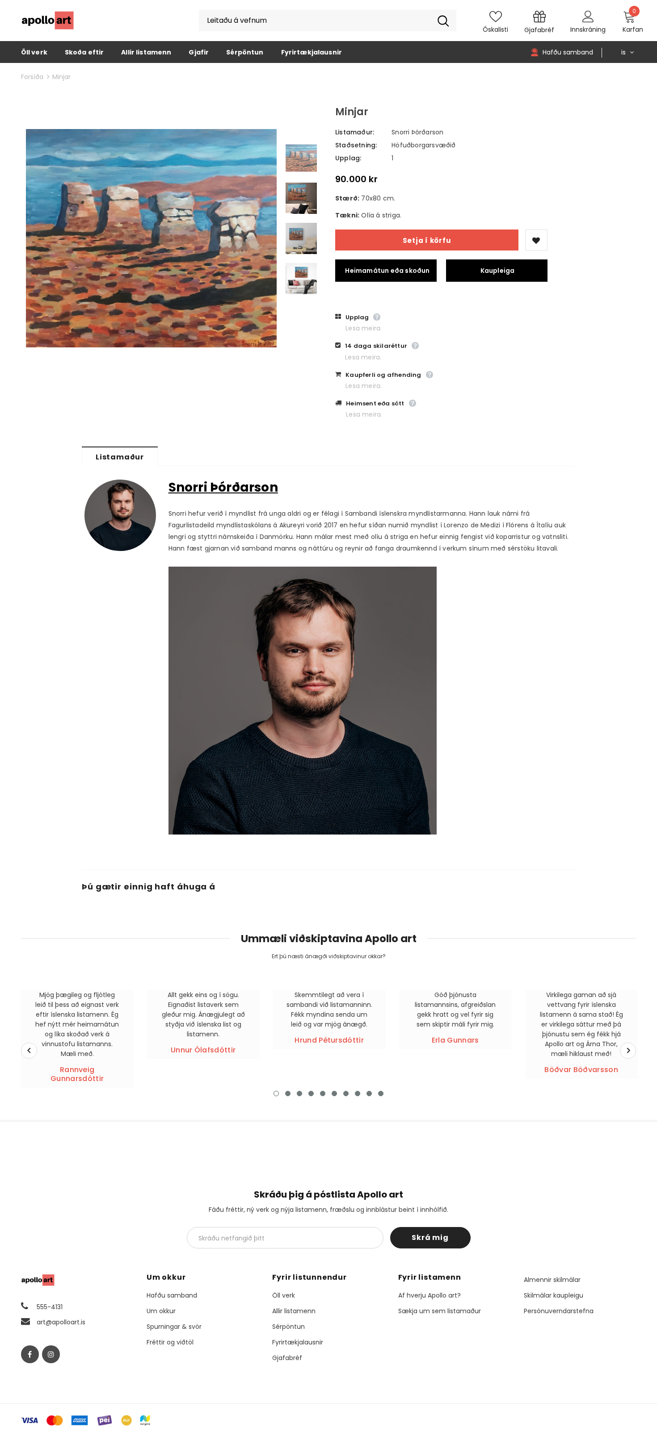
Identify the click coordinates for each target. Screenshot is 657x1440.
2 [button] (288, 1093)
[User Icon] (588, 16)
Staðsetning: (356, 145)
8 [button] (357, 1093)
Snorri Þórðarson (417, 132)
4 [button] (311, 1093)
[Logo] (48, 20)
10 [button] (380, 1093)
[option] (151, 238)
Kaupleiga (497, 270)
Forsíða (32, 76)
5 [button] (322, 1093)
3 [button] (299, 1093)
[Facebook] (30, 1354)
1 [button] (276, 1093)
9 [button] (369, 1093)
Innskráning (588, 29)
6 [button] (334, 1093)
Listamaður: (354, 132)
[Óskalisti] (536, 240)
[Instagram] (51, 1354)
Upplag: (348, 158)
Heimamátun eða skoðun (387, 270)
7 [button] (346, 1093)
